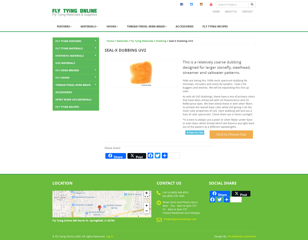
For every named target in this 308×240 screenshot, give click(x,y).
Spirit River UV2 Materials (73, 99)
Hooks (111, 26)
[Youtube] (211, 4)
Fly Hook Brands (67, 70)
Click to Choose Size (231, 134)
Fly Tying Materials (69, 48)
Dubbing (161, 41)
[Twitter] (192, 4)
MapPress (122, 216)
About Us (231, 11)
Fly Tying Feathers (68, 41)
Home (216, 11)
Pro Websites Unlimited (242, 236)
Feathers (63, 26)
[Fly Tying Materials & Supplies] (75, 13)
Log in (109, 236)
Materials (88, 26)
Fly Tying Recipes (215, 26)
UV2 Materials (65, 63)
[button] (99, 208)
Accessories (185, 26)
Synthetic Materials (69, 55)
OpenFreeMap (132, 216)
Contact (247, 11)
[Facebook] (182, 4)
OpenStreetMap (144, 216)
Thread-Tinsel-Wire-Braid (146, 26)
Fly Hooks (62, 77)
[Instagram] (201, 4)
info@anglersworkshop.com (180, 219)
